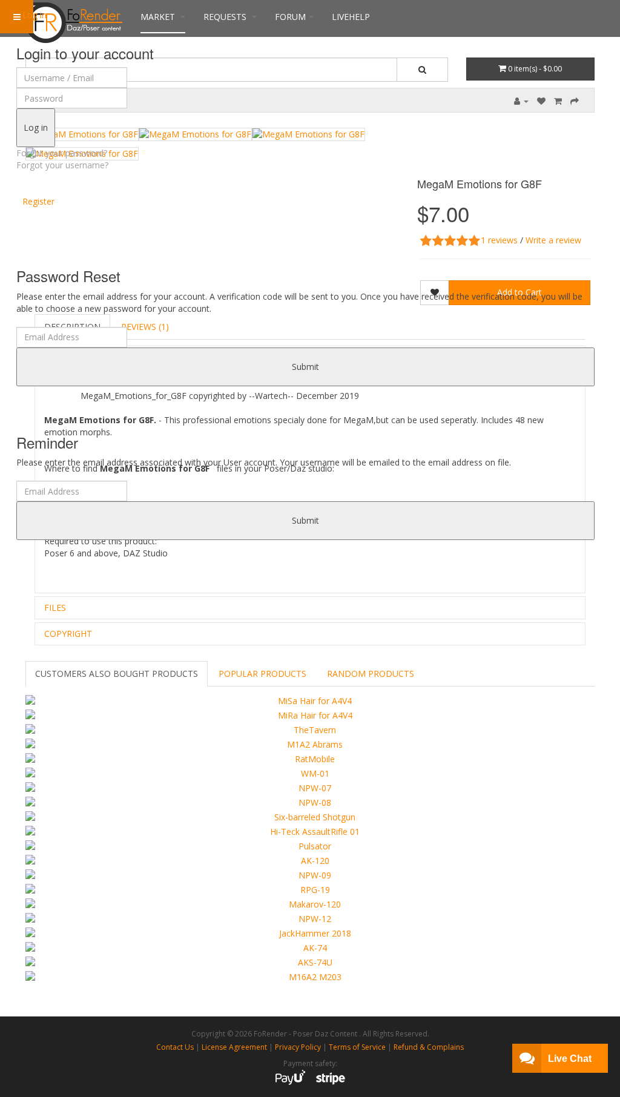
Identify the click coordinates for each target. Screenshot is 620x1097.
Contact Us (175, 1047)
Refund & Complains (429, 1047)
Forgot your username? (62, 165)
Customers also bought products (116, 673)
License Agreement (234, 1047)
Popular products (262, 673)
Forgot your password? (61, 153)
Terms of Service (357, 1047)
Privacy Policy (298, 1047)
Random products (370, 673)
